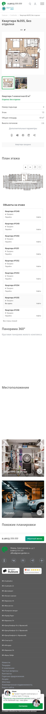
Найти (38, 217)
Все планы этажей (10, 321)
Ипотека (6, 682)
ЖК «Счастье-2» (7, 640)
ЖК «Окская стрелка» (9, 596)
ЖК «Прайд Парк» (8, 616)
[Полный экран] (40, 167)
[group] (23, 53)
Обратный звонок (34, 538)
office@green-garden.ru (19, 553)
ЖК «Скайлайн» (7, 581)
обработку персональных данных (17, 698)
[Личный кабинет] (35, 3)
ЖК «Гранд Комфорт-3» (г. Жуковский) (14, 625)
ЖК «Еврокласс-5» (8, 621)
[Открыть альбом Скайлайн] (29, 135)
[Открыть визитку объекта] (12, 135)
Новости (6, 662)
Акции (5, 679)
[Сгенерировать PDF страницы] (17, 135)
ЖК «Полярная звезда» (10, 611)
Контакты (7, 673)
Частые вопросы (10, 671)
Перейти (8, 217)
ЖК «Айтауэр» (6, 645)
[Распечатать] (23, 135)
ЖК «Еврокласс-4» (8, 601)
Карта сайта (8, 687)
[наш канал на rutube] (23, 560)
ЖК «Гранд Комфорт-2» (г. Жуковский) (14, 630)
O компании (8, 668)
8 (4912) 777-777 (15, 3)
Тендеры (6, 665)
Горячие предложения (13, 676)
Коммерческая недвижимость (17, 684)
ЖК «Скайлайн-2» (8, 586)
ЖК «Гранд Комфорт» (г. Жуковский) (14, 635)
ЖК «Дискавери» (7, 591)
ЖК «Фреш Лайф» (8, 655)
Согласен (23, 706)
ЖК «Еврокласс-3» (8, 650)
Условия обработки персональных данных (19, 711)
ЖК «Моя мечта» (7, 606)
